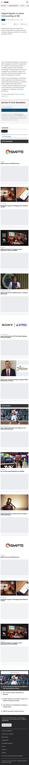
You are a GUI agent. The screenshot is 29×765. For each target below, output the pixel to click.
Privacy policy (5, 737)
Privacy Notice (20, 115)
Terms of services (18, 114)
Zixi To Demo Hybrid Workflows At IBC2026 (13, 693)
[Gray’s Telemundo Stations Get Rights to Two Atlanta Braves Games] (14, 682)
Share (5, 24)
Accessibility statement (7, 743)
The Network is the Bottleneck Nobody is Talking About (15, 706)
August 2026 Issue (13, 5)
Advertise (4, 752)
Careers (3, 746)
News (3, 20)
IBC (22, 5)
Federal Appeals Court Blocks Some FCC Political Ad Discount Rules (15, 699)
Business (3, 9)
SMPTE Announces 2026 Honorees (13, 711)
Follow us (17, 24)
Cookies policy (5, 740)
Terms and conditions (7, 730)
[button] (2, 2)
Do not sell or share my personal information (12, 755)
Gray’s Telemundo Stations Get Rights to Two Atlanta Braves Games (15, 687)
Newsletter (25, 24)
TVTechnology (10, 19)
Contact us (4, 749)
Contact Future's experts (7, 734)
